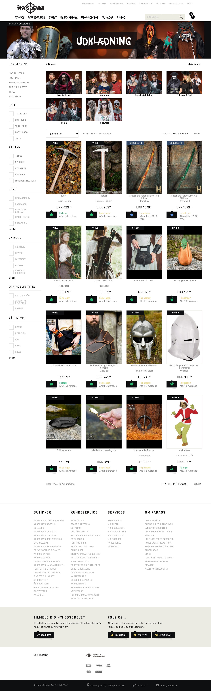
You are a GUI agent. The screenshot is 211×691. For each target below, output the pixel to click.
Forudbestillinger (25, 180)
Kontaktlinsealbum (82, 598)
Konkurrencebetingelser (159, 546)
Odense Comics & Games (47, 550)
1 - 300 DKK (21, 113)
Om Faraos (155, 512)
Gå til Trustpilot (41, 655)
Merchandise (69, 17)
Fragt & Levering (80, 524)
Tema (12, 92)
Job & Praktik (153, 520)
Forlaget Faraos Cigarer (159, 557)
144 (175, 133)
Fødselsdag (151, 550)
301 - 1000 (20, 120)
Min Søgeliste (115, 535)
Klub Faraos (88, 3)
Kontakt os (77, 520)
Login (189, 3)
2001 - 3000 (21, 132)
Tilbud (18, 155)
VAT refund (77, 591)
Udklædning (24, 23)
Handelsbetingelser (82, 546)
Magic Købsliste (80, 561)
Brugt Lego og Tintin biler (86, 565)
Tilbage (51, 64)
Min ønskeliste (176, 3)
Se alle (12, 229)
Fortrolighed (78, 542)
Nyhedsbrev (114, 542)
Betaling (76, 528)
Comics (19, 17)
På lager (20, 174)
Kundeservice (145, 3)
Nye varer (20, 168)
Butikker (102, 3)
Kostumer (14, 78)
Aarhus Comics (42, 557)
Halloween (15, 96)
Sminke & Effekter (19, 82)
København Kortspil (45, 535)
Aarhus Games (42, 554)
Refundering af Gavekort (85, 595)
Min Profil (113, 524)
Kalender (131, 3)
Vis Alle (197, 133)
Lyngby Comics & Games (47, 561)
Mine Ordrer (115, 539)
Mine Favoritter (117, 531)
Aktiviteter (40, 591)
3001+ (18, 138)
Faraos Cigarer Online (46, 587)
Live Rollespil (16, 73)
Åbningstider (116, 3)
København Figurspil (45, 531)
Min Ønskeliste (116, 528)
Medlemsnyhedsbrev (156, 569)
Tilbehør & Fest (18, 87)
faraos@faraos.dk (168, 685)
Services (116, 512)
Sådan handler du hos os (85, 587)
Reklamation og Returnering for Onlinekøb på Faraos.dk (86, 535)
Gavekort (160, 3)
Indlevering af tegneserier (86, 554)
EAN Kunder (77, 550)
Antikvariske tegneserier (85, 557)
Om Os (148, 554)
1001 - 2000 (21, 126)
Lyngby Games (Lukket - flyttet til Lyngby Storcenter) (47, 576)
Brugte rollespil (80, 569)
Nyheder (19, 162)
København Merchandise (47, 546)
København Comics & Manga (49, 520)
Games (53, 17)
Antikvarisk (36, 17)
